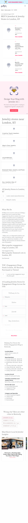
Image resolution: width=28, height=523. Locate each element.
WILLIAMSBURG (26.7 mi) (11, 423)
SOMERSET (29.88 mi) (9, 426)
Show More (14, 335)
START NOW (14, 110)
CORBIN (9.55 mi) (8, 420)
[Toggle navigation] (25, 6)
